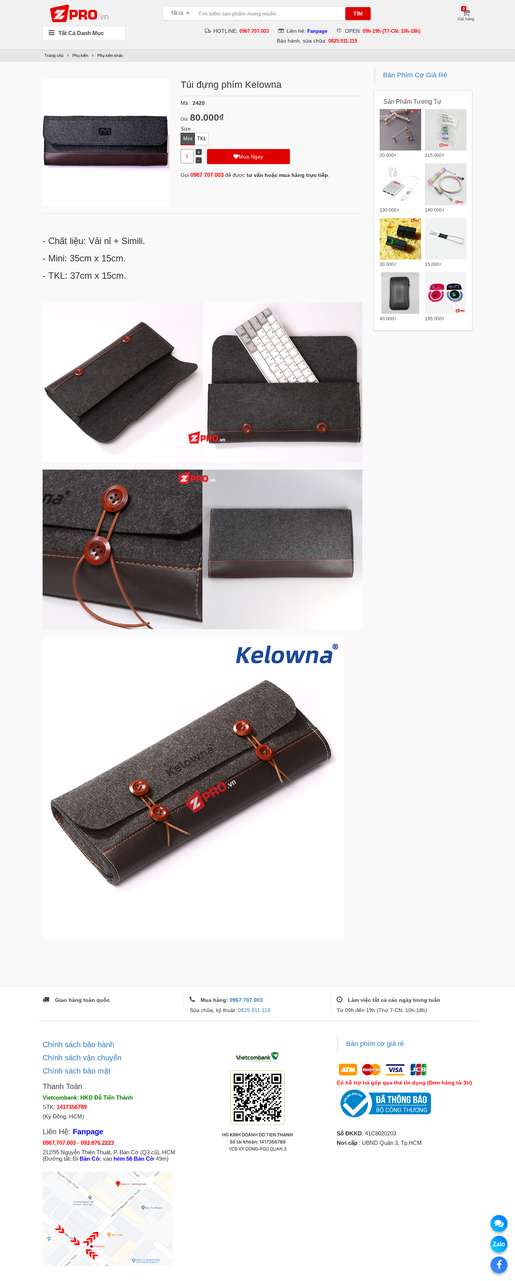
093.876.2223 (97, 1143)
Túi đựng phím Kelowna (231, 84)
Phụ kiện (80, 55)
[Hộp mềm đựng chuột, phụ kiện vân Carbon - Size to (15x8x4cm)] (400, 293)
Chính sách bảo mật (76, 1071)
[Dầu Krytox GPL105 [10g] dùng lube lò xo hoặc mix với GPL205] (445, 130)
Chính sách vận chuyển (82, 1058)
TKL (201, 138)
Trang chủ (53, 55)
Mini (187, 138)
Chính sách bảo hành (78, 1044)
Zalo (499, 1244)
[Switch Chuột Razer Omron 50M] (400, 239)
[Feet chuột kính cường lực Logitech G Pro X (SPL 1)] (445, 293)
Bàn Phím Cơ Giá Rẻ (415, 75)
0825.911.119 (254, 1010)
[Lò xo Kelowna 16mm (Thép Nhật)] (400, 130)
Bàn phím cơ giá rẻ (375, 1044)
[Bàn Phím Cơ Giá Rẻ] (81, 13)
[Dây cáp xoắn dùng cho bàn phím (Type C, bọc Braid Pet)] (445, 184)
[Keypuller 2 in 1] (445, 239)
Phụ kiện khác (110, 55)
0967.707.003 (246, 1000)
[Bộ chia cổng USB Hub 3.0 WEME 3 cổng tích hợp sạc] (400, 184)
